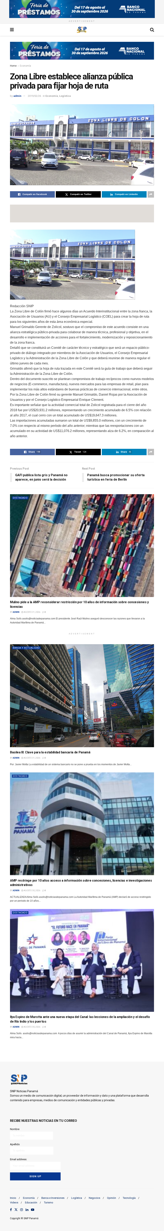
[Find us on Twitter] (16, 1209)
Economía (25, 65)
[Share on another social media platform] (151, 194)
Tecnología (129, 1197)
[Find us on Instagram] (21, 1209)
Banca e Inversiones (52, 1197)
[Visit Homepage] (82, 30)
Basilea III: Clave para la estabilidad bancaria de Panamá (50, 752)
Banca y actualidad (26, 648)
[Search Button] (152, 30)
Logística (65, 95)
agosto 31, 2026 (31, 612)
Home (13, 65)
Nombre (14, 1129)
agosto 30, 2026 (31, 890)
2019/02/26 (34, 95)
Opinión (111, 1197)
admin (17, 95)
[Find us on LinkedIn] (27, 1209)
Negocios (94, 1197)
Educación (31, 1202)
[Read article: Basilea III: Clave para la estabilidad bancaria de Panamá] (82, 695)
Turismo (48, 1202)
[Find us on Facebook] (11, 1209)
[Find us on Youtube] (32, 1209)
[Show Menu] (12, 30)
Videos (14, 1202)
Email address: (18, 1159)
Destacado (20, 498)
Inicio (13, 1197)
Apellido (15, 1144)
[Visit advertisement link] (82, 9)
